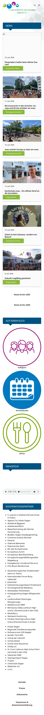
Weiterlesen (10, 50)
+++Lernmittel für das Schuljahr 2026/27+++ (22, 11)
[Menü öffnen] (39, 5)
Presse (22, 688)
